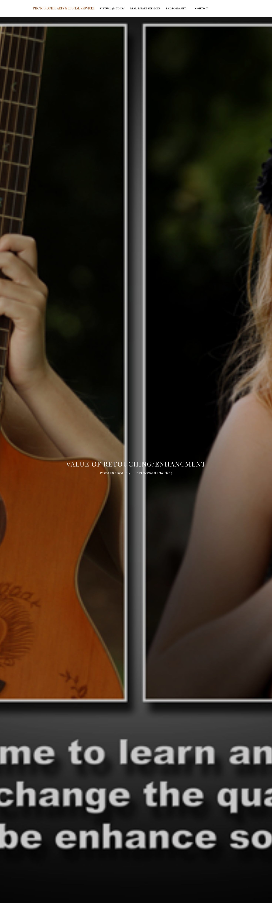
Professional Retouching (155, 473)
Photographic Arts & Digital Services (64, 8)
